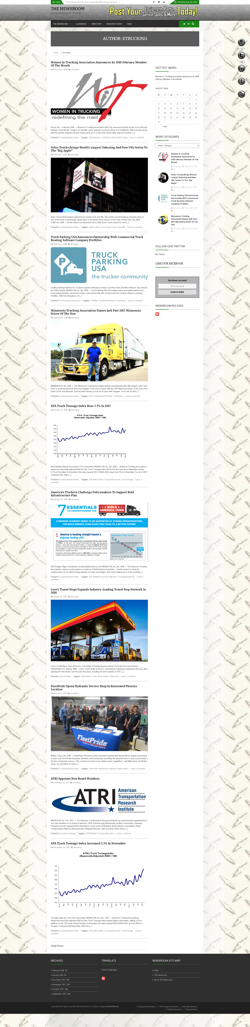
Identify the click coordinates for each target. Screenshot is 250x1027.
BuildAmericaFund (100, 577)
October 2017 (58, 989)
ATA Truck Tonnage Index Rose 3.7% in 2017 (81, 406)
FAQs (129, 24)
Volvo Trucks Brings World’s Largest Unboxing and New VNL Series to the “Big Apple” (99, 149)
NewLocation (103, 676)
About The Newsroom (163, 980)
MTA (91, 396)
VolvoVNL (121, 227)
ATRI (88, 833)
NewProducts (94, 227)
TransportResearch (106, 833)
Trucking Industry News (69, 137)
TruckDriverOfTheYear (102, 396)
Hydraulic (113, 768)
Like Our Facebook (169, 263)
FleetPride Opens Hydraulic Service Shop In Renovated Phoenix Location (94, 688)
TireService (114, 676)
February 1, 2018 (190, 187)
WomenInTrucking (119, 137)
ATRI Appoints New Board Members (75, 778)
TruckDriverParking (107, 300)
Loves (94, 676)
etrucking (75, 69)
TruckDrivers (106, 137)
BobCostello (98, 479)
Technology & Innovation (70, 300)
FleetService (103, 768)
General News (65, 676)
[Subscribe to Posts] (157, 315)
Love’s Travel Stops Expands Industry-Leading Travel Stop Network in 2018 (98, 591)
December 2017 (58, 980)
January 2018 (57, 975)
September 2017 (59, 994)
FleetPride (93, 768)
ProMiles (94, 300)
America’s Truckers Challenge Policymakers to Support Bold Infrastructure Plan (92, 494)
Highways (113, 577)
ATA (90, 479)
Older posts (57, 945)
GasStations (86, 676)
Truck (103, 227)
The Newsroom (60, 24)
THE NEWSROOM (68, 8)
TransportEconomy (112, 479)
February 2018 (58, 970)
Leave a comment (136, 137)
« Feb (164, 126)
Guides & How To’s (174, 1009)
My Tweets (160, 254)
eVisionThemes (113, 1006)
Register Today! (114, 24)
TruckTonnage (127, 479)
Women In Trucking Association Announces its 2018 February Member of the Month (99, 64)
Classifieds (81, 24)
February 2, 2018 (190, 166)
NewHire (93, 833)
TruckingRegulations (126, 577)
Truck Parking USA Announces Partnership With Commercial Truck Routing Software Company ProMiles (97, 238)
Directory (97, 24)
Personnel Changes (67, 833)
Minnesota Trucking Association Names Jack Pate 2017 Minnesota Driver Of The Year (96, 312)
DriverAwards (94, 137)
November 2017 (58, 984)
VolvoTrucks (111, 227)
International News (189, 1006)
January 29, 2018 (190, 229)
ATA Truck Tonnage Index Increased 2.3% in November (88, 843)
